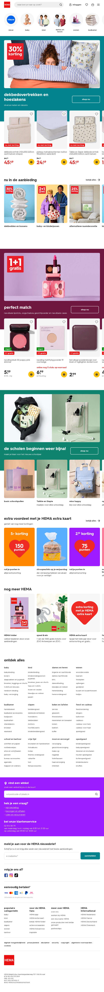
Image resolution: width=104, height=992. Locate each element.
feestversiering (82, 709)
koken (54, 724)
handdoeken (9, 709)
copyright (65, 943)
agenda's (7, 762)
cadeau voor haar (83, 728)
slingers (79, 713)
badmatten (8, 720)
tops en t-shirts (34, 686)
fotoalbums (32, 747)
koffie (54, 731)
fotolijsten (80, 680)
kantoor (7, 932)
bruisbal (7, 728)
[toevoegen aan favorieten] (31, 114)
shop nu (52, 78)
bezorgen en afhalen (15, 811)
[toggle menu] (98, 5)
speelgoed (80, 731)
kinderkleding (33, 672)
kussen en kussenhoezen (86, 691)
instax (30, 751)
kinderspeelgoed (83, 744)
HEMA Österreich (88, 925)
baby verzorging (11, 694)
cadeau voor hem (83, 724)
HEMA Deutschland (89, 922)
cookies (7, 946)
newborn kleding (11, 691)
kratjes (78, 694)
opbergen (80, 683)
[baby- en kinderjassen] (52, 207)
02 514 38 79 (9, 826)
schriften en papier (12, 744)
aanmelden (90, 856)
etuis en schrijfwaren (12, 751)
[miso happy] (84, 483)
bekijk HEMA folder (37, 922)
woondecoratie (82, 672)
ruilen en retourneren (15, 814)
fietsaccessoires (34, 766)
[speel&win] (52, 618)
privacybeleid (33, 943)
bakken (55, 728)
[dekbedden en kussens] (19, 207)
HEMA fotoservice (37, 929)
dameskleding (58, 683)
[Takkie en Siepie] (52, 483)
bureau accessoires (12, 758)
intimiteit (55, 766)
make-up (55, 751)
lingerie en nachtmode (61, 672)
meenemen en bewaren (62, 720)
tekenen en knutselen (85, 751)
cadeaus (79, 720)
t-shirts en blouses (11, 687)
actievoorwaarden (37, 925)
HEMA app (33, 915)
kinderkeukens (82, 762)
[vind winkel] (96, 794)
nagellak (55, 755)
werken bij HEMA (58, 915)
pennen (7, 755)
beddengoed (33, 709)
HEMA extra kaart (36, 918)
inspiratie (33, 932)
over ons (54, 912)
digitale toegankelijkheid (14, 943)
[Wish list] (87, 5)
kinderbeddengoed (36, 731)
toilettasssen (57, 758)
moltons (31, 724)
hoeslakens (32, 717)
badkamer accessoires (13, 713)
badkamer (8, 922)
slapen (7, 925)
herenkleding (57, 691)
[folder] (19, 618)
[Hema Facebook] (6, 875)
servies (55, 709)
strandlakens (9, 724)
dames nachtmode (59, 676)
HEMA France (86, 918)
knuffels (79, 766)
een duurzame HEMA (60, 919)
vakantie (31, 758)
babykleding (9, 672)
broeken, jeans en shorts (38, 682)
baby (6, 915)
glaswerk (55, 713)
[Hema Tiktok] (16, 875)
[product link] (19, 130)
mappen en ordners (12, 766)
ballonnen (80, 717)
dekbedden (33, 720)
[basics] (19, 483)
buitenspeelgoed (83, 758)
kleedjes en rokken (36, 693)
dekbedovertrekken (36, 713)
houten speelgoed (84, 755)
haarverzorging (58, 762)
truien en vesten (35, 690)
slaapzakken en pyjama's (14, 680)
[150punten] (19, 552)
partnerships (56, 928)
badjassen (8, 717)
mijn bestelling (12, 807)
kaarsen (79, 676)
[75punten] (84, 552)
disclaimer (45, 943)
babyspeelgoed (82, 747)
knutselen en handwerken (39, 744)
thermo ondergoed (36, 755)
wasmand (8, 731)
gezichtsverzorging (60, 747)
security (55, 943)
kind (5, 918)
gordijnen (80, 687)
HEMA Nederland (88, 915)
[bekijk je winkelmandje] (93, 5)
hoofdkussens (33, 728)
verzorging (56, 744)
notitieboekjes (10, 747)
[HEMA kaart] (84, 618)
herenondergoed (59, 694)
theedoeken (57, 717)
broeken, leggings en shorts (15, 683)
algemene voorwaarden (81, 943)
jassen (30, 697)
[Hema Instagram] (11, 875)
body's (7, 676)
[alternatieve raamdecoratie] (84, 207)
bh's (53, 680)
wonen (7, 929)
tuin (29, 762)
